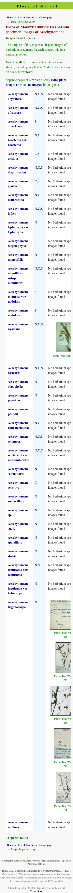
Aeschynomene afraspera (18, 110)
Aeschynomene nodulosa (18, 312)
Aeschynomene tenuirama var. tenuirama (18, 569)
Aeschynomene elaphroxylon (18, 169)
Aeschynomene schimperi (18, 439)
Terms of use (36, 891)
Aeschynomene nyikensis (18, 370)
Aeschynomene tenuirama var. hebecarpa (18, 588)
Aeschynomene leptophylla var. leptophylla (18, 227)
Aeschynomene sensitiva (18, 485)
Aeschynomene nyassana (18, 326)
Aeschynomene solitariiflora (18, 498)
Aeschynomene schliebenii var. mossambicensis (18, 455)
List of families (26, 17)
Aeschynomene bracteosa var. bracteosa (18, 140)
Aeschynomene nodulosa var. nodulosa (18, 296)
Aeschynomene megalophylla (18, 243)
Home (10, 17)
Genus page (45, 17)
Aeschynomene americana (18, 123)
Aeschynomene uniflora (18, 824)
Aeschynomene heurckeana (18, 197)
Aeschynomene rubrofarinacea (18, 425)
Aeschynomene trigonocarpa (18, 604)
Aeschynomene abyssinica (18, 96)
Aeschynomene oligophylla (18, 384)
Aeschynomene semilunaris (18, 471)
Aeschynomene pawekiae (18, 397)
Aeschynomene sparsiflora (18, 540)
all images (35, 84)
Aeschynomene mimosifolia (18, 257)
